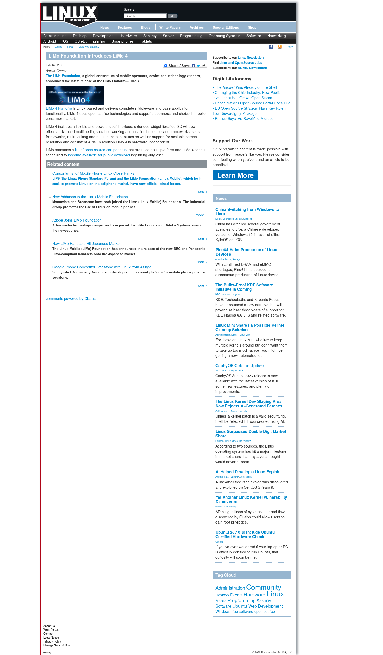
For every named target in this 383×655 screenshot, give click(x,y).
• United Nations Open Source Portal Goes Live (252, 102)
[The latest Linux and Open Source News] (279, 46)
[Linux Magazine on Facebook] (270, 46)
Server (168, 35)
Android (49, 41)
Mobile (220, 600)
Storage (236, 259)
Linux (218, 218)
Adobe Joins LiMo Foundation (77, 220)
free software (242, 611)
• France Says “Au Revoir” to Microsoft (244, 118)
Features (125, 27)
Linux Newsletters (251, 57)
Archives (197, 27)
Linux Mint (245, 334)
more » (201, 191)
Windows (247, 218)
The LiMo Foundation (63, 75)
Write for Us (51, 629)
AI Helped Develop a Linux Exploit (247, 472)
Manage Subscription (56, 645)
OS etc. (81, 41)
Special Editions (226, 27)
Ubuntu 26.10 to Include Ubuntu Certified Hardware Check (245, 534)
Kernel (234, 334)
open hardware (223, 259)
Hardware (129, 35)
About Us (49, 625)
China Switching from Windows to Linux (247, 211)
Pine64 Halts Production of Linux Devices (246, 252)
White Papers (170, 27)
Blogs (145, 27)
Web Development (265, 606)
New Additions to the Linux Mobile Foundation (90, 196)
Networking (276, 35)
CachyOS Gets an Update (239, 365)
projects (236, 294)
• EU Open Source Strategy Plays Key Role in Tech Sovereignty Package (250, 110)
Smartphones (123, 41)
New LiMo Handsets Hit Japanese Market (86, 243)
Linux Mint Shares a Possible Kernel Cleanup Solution (249, 327)
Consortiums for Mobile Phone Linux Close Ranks (93, 173)
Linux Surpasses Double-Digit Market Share (250, 434)
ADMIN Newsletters (252, 67)
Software (253, 35)
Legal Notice (51, 637)
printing (99, 41)
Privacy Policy (52, 641)
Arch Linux (220, 370)
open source (264, 611)
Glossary (47, 652)
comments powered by (71, 298)
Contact (48, 633)
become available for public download (99, 155)
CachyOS (232, 370)
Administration (55, 35)
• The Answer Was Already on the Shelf (245, 87)
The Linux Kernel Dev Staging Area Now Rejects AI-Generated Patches (248, 404)
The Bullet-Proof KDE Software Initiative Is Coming (244, 287)
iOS (65, 41)
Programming (191, 35)
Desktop (80, 35)
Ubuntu (219, 541)
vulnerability (246, 476)
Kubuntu (226, 294)
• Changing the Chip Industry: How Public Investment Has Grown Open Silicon (246, 95)
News (104, 27)
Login (290, 46)
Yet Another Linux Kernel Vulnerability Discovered (251, 499)
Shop (252, 27)
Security (150, 35)
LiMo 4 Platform (59, 108)
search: (129, 9)
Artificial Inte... (222, 410)
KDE (217, 294)
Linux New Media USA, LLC (276, 652)
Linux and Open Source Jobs (241, 62)
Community (263, 587)
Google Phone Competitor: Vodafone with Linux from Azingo (101, 266)
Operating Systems (224, 35)
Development (104, 35)
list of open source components (101, 149)
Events (236, 594)
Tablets (146, 41)
